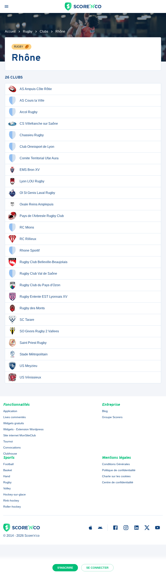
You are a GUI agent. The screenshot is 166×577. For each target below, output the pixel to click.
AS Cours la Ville (32, 100)
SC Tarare (27, 319)
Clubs (44, 31)
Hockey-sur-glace (14, 494)
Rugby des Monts (32, 308)
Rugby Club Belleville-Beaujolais (43, 262)
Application (10, 411)
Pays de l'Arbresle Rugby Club (42, 216)
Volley (7, 488)
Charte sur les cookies (116, 476)
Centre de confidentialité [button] (117, 482)
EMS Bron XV (30, 169)
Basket (7, 470)
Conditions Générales (116, 464)
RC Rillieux (28, 239)
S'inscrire (65, 567)
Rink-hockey (11, 500)
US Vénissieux (30, 377)
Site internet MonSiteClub (19, 435)
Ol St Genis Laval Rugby (37, 192)
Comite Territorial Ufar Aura (39, 158)
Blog (105, 411)
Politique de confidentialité (118, 470)
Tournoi (8, 441)
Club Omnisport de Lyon (37, 146)
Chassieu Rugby (32, 135)
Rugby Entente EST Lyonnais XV (43, 296)
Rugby (27, 31)
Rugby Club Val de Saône (38, 273)
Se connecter (97, 567)
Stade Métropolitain (34, 354)
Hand (6, 476)
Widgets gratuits (13, 423)
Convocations (12, 447)
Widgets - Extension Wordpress (23, 429)
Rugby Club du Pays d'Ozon (40, 285)
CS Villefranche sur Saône (39, 123)
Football (8, 464)
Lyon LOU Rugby (32, 181)
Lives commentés (14, 417)
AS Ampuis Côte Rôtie (36, 89)
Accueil (10, 31)
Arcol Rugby (28, 112)
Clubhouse (10, 453)
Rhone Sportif (29, 250)
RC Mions (27, 227)
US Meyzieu (28, 366)
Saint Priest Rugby (33, 342)
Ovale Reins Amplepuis (36, 204)
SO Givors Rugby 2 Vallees (39, 331)
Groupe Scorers (112, 417)
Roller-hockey (12, 506)
